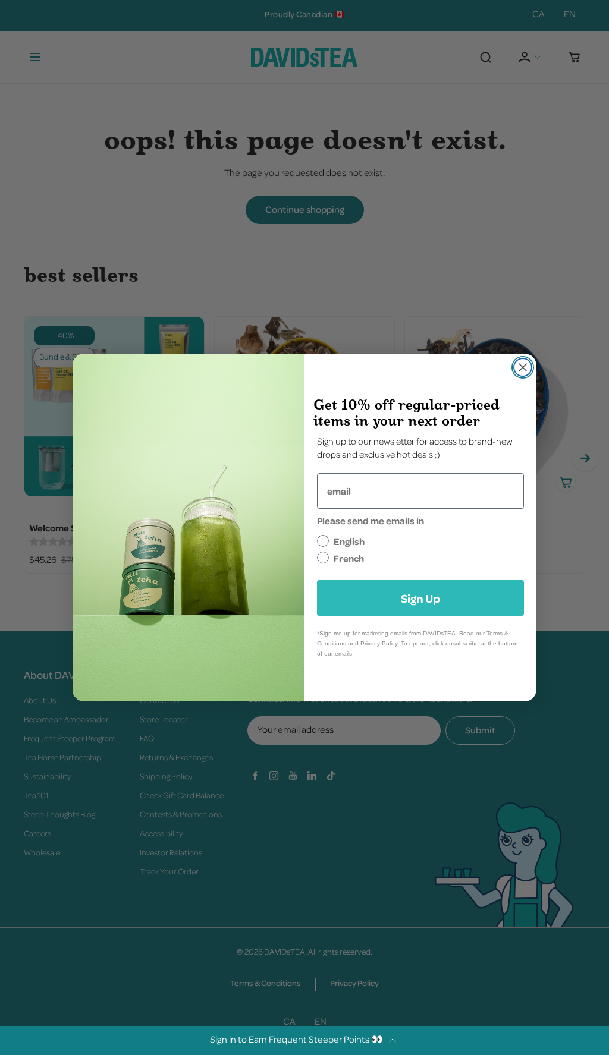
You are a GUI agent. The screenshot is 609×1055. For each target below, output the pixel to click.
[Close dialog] (523, 367)
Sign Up (420, 598)
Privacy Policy (378, 643)
